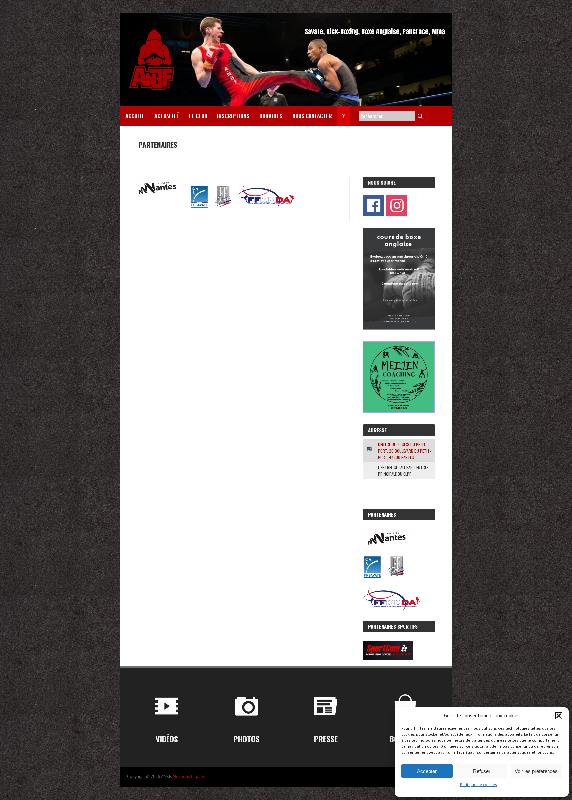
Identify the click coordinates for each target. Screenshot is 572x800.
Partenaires (382, 514)
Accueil (134, 116)
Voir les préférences (536, 771)
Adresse (377, 430)
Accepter (427, 771)
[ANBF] (152, 30)
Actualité (166, 116)
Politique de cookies (478, 784)
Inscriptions (233, 116)
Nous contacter (312, 116)
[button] (558, 715)
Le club (198, 116)
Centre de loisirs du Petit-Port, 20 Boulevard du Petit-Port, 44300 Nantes (404, 450)
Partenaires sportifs (393, 626)
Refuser (481, 771)
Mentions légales (189, 776)
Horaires (270, 116)
